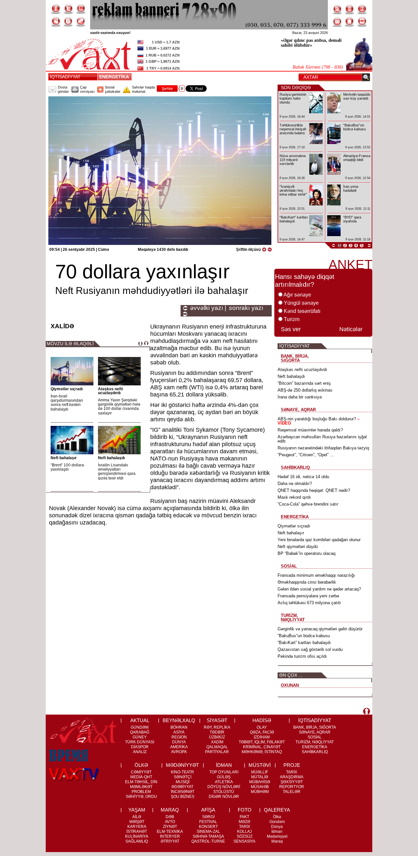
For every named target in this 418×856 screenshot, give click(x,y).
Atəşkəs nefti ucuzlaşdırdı (110, 391)
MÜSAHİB (260, 786)
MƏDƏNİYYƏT (182, 765)
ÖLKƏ (141, 765)
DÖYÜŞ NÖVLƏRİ (223, 786)
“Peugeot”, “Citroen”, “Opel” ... (306, 454)
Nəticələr (350, 329)
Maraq (277, 841)
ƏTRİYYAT (170, 841)
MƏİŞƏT (136, 821)
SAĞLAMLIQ (136, 841)
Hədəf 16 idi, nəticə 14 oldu (303, 476)
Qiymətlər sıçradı (67, 389)
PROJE (291, 765)
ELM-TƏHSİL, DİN (141, 782)
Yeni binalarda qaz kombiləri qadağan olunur (319, 539)
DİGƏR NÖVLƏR (224, 796)
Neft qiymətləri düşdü (298, 546)
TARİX (291, 772)
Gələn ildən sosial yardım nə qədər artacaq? (319, 589)
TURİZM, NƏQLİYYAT (315, 742)
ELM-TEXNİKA (170, 831)
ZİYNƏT (170, 826)
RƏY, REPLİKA (217, 727)
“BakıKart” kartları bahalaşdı (304, 642)
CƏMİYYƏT (141, 772)
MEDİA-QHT (141, 777)
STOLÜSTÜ (223, 791)
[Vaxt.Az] (362, 21)
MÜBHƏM (260, 791)
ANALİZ (140, 752)
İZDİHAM (262, 737)
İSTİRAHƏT (136, 831)
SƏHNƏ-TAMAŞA (208, 836)
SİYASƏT (217, 720)
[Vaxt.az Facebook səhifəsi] (56, 8)
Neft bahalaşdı (111, 458)
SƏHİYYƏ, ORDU (141, 796)
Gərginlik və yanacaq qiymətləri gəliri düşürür (320, 628)
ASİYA (179, 732)
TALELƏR (291, 791)
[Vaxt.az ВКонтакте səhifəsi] (68, 21)
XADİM (217, 742)
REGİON (179, 737)
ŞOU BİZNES (182, 796)
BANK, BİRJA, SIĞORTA (314, 727)
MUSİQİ (182, 782)
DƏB (170, 817)
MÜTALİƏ (259, 777)
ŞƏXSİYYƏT (292, 782)
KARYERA (136, 826)
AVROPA (179, 752)
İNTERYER (170, 836)
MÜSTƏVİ (260, 765)
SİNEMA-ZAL (208, 831)
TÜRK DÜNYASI (139, 742)
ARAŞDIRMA (291, 777)
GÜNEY (140, 737)
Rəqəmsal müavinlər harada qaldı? (310, 430)
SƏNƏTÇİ (182, 777)
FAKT (244, 817)
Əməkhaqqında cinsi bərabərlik (307, 582)
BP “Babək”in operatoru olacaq (306, 553)
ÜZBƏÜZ (217, 737)
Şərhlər (167, 88)
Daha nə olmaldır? (295, 483)
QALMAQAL (217, 747)
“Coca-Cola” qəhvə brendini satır (308, 504)
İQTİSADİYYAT (65, 76)
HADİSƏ (261, 720)
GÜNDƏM (140, 727)
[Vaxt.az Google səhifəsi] (80, 8)
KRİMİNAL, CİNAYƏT (262, 747)
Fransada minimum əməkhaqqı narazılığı (316, 575)
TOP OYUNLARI (223, 772)
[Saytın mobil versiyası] (350, 8)
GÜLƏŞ (224, 777)
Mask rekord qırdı (294, 497)
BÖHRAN (178, 727)
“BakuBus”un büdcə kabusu (304, 635)
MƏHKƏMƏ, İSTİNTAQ (262, 752)
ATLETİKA (224, 782)
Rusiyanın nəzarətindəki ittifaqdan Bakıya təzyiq (323, 447)
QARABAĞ (139, 732)
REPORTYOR (291, 786)
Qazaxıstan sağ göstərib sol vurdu (310, 649)
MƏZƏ (244, 821)
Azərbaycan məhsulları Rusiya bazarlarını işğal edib (322, 439)
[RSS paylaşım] (337, 8)
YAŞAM (136, 809)
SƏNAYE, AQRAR (314, 732)
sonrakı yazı (246, 308)
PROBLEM (141, 791)
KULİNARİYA (136, 836)
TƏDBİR (217, 732)
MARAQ (170, 809)
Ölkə (277, 817)
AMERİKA (179, 747)
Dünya (277, 826)
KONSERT (208, 826)
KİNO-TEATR (182, 772)
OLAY (262, 727)
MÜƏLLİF (259, 772)
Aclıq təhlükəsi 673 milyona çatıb (309, 602)
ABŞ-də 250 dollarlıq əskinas (305, 390)
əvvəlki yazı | (208, 308)
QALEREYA (277, 809)
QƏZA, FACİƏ (262, 732)
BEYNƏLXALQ (179, 720)
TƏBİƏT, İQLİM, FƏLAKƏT (262, 742)
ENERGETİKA (115, 76)
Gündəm (277, 821)
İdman (276, 831)
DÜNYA (179, 742)
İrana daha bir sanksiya (300, 397)
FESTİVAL (208, 821)
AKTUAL (139, 720)
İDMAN (224, 765)
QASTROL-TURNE (208, 841)
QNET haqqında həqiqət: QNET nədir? (314, 490)
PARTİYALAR (217, 752)
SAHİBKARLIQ (315, 752)
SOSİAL (315, 737)
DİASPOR (140, 747)
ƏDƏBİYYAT (182, 786)
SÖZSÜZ (244, 836)
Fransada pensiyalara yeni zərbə (308, 595)
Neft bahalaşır (64, 458)
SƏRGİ (208, 817)
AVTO (170, 821)
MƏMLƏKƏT (141, 786)
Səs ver (291, 329)
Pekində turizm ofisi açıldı (302, 656)
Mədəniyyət (277, 836)
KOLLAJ (244, 831)
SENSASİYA (244, 841)
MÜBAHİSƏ (259, 782)
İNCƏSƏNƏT (182, 791)
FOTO (244, 809)
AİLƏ (136, 817)
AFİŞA (208, 809)
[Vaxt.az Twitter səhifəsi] (68, 8)
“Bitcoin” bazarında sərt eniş (304, 383)
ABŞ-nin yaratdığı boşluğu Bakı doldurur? (319, 421)
